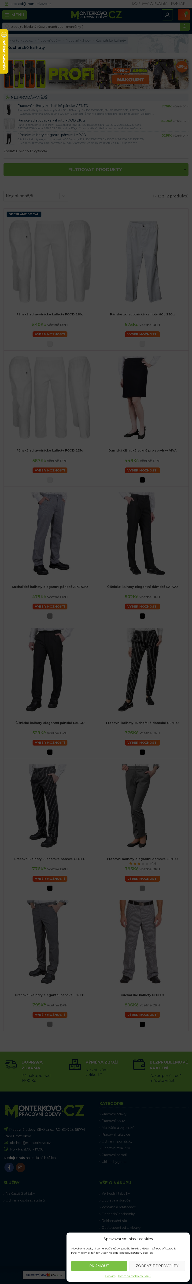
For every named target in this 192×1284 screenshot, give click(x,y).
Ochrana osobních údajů (134, 1276)
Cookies (110, 1276)
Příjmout (99, 1266)
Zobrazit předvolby (157, 1266)
